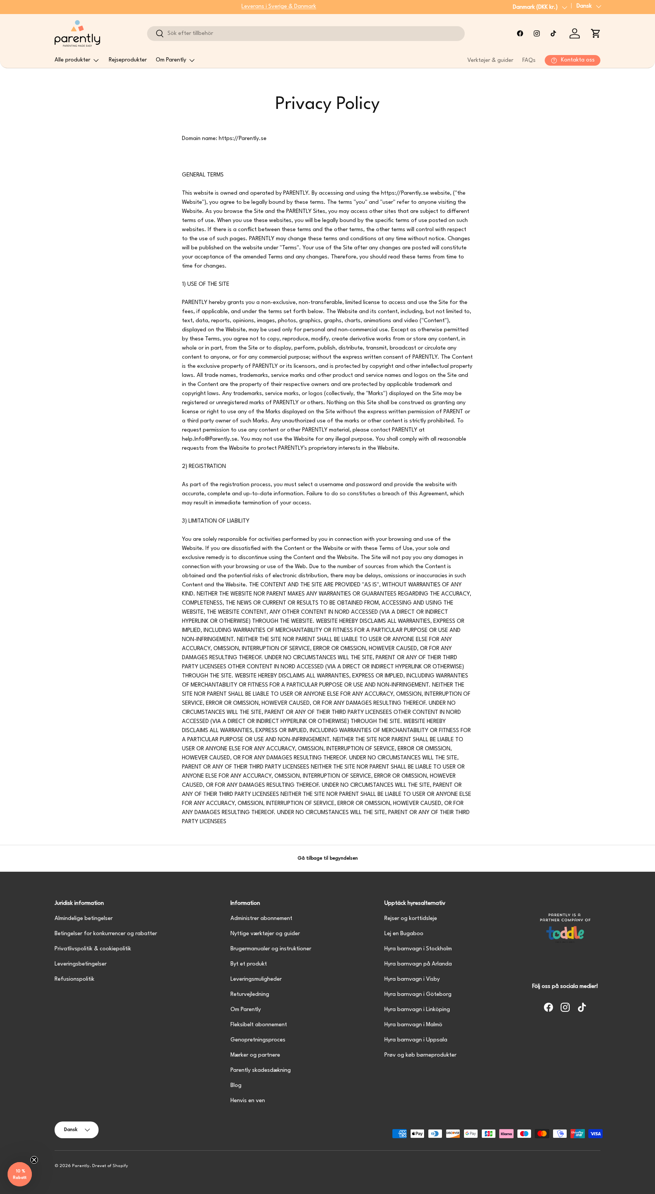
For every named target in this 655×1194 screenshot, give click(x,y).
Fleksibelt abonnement (258, 1025)
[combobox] (305, 33)
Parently (80, 1166)
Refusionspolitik (74, 979)
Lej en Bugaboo (403, 934)
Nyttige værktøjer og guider (265, 934)
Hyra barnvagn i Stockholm (418, 949)
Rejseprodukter (128, 60)
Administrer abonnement (261, 918)
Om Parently (171, 60)
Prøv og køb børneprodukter (420, 1055)
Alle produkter (72, 60)
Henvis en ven (247, 1101)
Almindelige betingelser (84, 918)
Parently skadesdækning (260, 1070)
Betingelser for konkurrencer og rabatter (106, 934)
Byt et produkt (248, 964)
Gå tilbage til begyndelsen (328, 858)
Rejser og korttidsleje (410, 918)
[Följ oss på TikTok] (553, 33)
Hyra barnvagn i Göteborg (417, 994)
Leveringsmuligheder (256, 979)
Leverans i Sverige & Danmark (278, 6)
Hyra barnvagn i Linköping (417, 1010)
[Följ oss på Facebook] (520, 33)
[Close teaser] (34, 1160)
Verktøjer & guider (490, 60)
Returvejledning (249, 994)
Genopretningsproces (257, 1040)
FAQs (529, 60)
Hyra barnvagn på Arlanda (418, 964)
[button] (596, 33)
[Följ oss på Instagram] (537, 33)
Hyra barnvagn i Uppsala (415, 1040)
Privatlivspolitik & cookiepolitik (93, 949)
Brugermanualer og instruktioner (270, 949)
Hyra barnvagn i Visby (412, 979)
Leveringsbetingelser (81, 964)
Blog (235, 1085)
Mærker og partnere (255, 1055)
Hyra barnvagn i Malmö (413, 1025)
